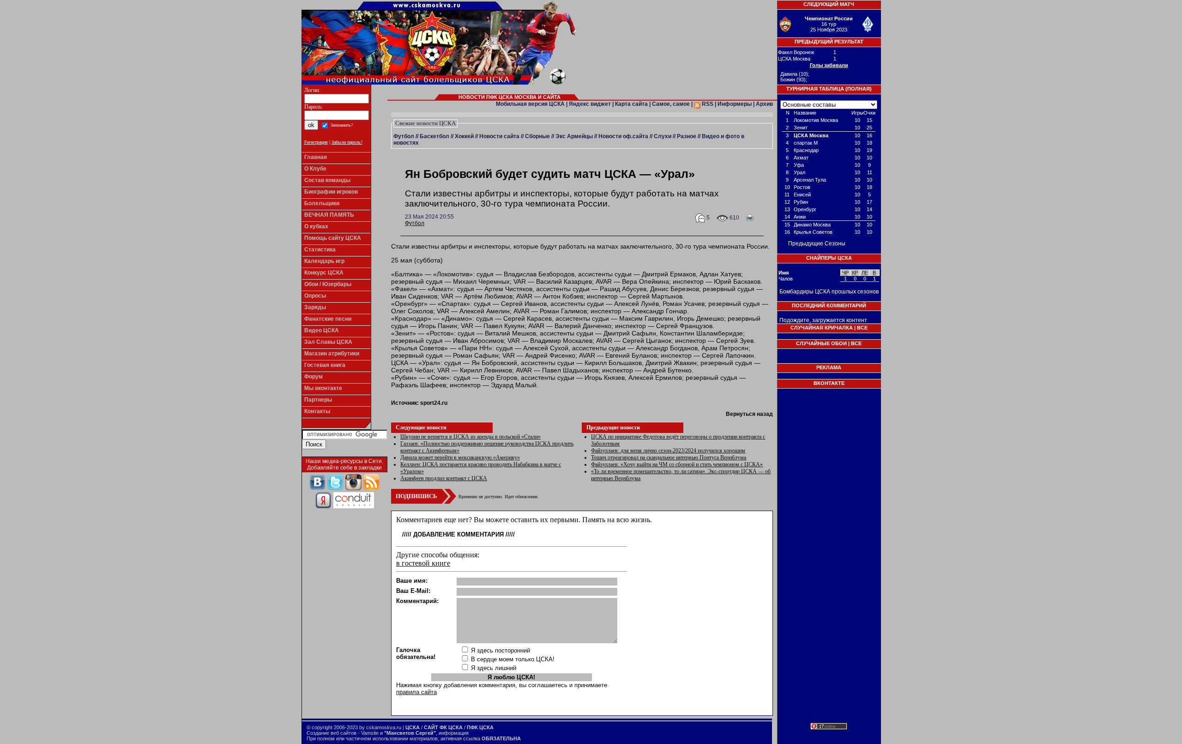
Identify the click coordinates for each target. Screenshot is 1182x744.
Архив (764, 104)
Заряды (315, 307)
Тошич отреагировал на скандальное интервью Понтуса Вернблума (668, 457)
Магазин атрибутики (331, 353)
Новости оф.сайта (623, 136)
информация (454, 733)
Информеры (735, 104)
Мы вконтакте (323, 388)
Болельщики (321, 203)
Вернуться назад (749, 414)
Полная (858, 88)
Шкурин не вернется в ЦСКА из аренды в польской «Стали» (470, 436)
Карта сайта (631, 104)
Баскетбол (434, 136)
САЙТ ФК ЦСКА (443, 727)
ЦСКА (412, 727)
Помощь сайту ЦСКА (332, 238)
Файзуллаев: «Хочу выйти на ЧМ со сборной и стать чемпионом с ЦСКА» (677, 464)
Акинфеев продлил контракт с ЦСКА (443, 478)
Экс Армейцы (574, 136)
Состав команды (327, 180)
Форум (313, 376)
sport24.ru (433, 403)
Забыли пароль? (347, 142)
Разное (686, 136)
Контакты (317, 411)
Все (862, 327)
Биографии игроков (331, 192)
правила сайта (416, 692)
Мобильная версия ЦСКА (530, 104)
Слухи (662, 136)
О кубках (316, 226)
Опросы (315, 296)
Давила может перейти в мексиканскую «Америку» (460, 457)
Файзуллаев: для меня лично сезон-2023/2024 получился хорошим (668, 450)
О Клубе (315, 168)
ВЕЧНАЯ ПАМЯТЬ (329, 215)
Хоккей (464, 136)
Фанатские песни (327, 319)
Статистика (320, 249)
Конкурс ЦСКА (324, 272)
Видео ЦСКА (321, 330)
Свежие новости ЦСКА (425, 123)
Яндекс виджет (590, 104)
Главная (315, 157)
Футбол (403, 136)
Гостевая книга (324, 365)
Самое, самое (671, 104)
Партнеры (318, 399)
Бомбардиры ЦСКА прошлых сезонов (829, 291)
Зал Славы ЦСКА (328, 342)
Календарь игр (324, 261)
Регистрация (316, 142)
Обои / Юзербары (327, 284)
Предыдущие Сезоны (816, 243)
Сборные (537, 136)
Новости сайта (499, 136)
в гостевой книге (423, 563)
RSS (706, 104)
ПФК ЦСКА (480, 727)
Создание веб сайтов (331, 733)
